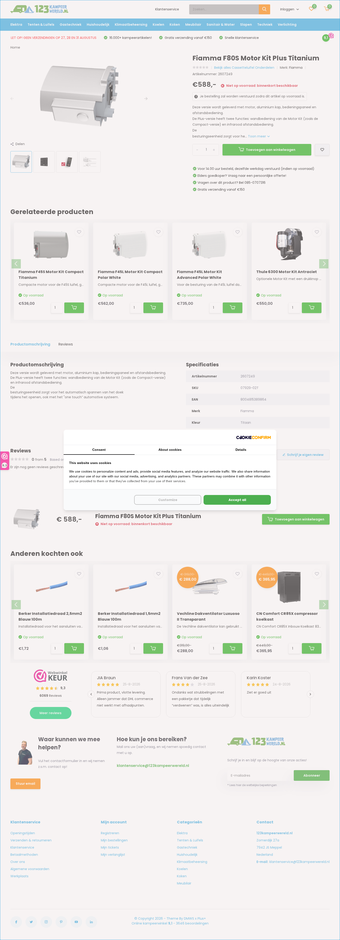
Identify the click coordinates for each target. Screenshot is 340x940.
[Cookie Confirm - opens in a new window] (253, 437)
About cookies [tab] (170, 449)
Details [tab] (240, 449)
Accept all (237, 500)
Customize (167, 500)
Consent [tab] (99, 449)
